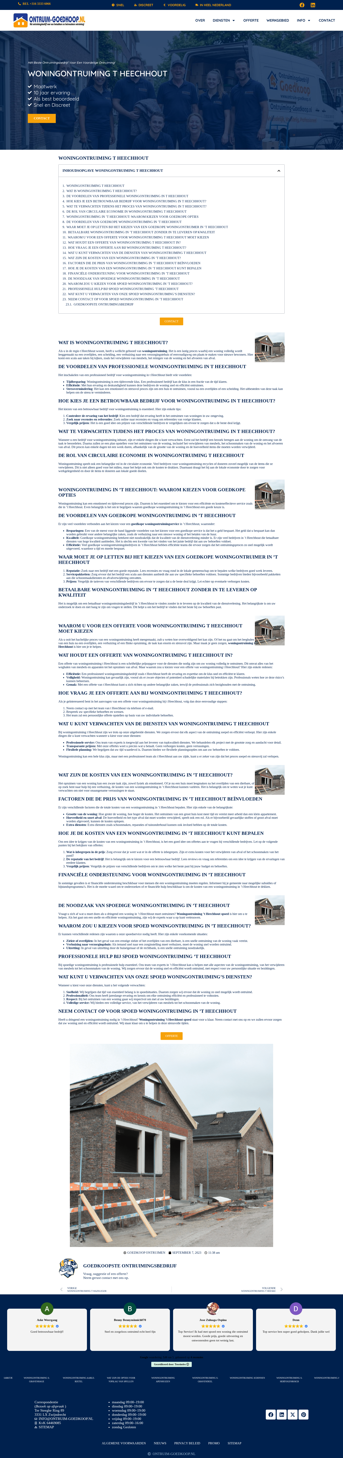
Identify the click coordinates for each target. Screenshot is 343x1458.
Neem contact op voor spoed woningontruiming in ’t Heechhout (125, 299)
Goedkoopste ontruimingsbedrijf (104, 304)
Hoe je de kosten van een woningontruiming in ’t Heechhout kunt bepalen (134, 268)
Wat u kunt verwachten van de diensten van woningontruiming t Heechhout (137, 252)
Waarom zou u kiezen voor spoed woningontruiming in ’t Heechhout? (130, 283)
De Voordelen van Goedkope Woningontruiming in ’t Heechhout (124, 222)
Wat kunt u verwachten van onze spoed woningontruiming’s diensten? (131, 294)
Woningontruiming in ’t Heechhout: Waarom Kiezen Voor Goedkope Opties (132, 216)
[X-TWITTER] (293, 1415)
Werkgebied (278, 20)
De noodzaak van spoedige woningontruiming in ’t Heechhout (124, 278)
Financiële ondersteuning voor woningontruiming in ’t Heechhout (129, 273)
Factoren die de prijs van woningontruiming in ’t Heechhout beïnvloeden (134, 263)
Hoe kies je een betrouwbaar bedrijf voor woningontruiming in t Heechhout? (136, 201)
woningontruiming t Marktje (51, 1378)
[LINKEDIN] (313, 5)
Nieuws (160, 1443)
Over (200, 20)
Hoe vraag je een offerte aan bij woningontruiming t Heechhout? (127, 247)
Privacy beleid (187, 1443)
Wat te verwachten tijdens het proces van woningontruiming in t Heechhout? (136, 206)
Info (301, 20)
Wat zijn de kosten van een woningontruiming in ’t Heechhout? (124, 258)
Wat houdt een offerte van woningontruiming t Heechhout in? (124, 242)
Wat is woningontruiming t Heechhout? (101, 191)
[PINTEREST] (303, 1415)
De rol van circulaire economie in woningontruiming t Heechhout (126, 211)
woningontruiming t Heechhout (95, 185)
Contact (327, 20)
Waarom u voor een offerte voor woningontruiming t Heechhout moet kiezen (138, 237)
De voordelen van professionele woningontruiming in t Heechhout (127, 196)
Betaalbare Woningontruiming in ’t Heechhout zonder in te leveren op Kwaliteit (141, 232)
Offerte (251, 20)
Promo (214, 1443)
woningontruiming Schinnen (303, 1378)
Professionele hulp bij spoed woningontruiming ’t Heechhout (123, 289)
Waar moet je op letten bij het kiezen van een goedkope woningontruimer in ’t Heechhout (147, 227)
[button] (278, 170)
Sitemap (234, 1443)
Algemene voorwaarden (124, 1443)
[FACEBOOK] (302, 5)
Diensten (221, 20)
